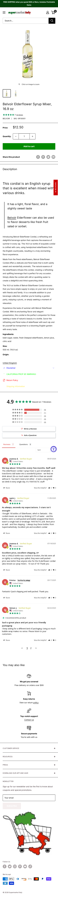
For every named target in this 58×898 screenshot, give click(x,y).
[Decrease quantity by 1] (16, 136)
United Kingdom (10, 363)
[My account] (47, 12)
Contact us (29, 720)
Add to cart (29, 146)
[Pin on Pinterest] (43, 157)
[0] (53, 12)
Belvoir (6, 118)
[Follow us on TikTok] (30, 866)
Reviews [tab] (6, 444)
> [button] (36, 648)
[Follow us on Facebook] (4, 866)
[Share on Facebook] (38, 157)
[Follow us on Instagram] (15, 866)
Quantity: (7, 136)
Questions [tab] (23, 444)
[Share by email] (53, 157)
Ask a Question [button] (30, 435)
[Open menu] (4, 12)
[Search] (52, 21)
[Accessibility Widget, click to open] (54, 449)
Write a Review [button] (30, 429)
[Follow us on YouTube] (25, 866)
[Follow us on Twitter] (10, 866)
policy (36, 702)
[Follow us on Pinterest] (20, 866)
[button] (50, 488)
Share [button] (7, 488)
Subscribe (12, 806)
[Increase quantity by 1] (32, 136)
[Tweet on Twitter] (48, 157)
